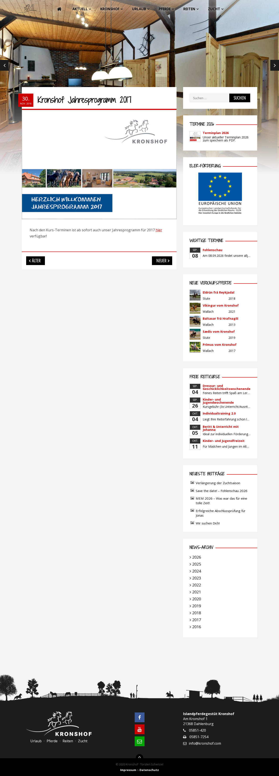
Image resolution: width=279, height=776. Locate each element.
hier (159, 230)
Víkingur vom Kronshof (221, 305)
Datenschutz (149, 770)
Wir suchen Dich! (208, 523)
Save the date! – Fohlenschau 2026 (221, 491)
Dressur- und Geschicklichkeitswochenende (226, 387)
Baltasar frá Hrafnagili (220, 318)
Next (274, 65)
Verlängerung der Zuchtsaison (218, 483)
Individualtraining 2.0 (219, 413)
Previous (4, 65)
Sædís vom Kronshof (219, 331)
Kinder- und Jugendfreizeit (224, 441)
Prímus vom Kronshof (219, 345)
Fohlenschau (212, 250)
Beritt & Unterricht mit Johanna (221, 428)
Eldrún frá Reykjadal (218, 292)
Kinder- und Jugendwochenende (218, 401)
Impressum (128, 770)
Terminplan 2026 (216, 133)
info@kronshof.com (205, 743)
